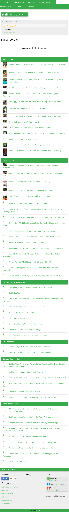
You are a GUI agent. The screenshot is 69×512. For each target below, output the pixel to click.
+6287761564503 (52, 480)
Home (6, 2)
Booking (19, 6)
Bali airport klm (10, 33)
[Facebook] (3, 479)
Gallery (6, 469)
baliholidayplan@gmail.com (55, 490)
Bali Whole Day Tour (6, 6)
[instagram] (7, 479)
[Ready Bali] (11, 479)
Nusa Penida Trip (19, 2)
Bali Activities (31, 2)
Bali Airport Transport (44, 2)
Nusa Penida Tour (6, 500)
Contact (31, 6)
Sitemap (12, 469)
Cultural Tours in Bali (7, 493)
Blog (2, 469)
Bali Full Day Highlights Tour (9, 487)
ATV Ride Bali (5, 503)
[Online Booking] (15, 479)
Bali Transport (5, 490)
